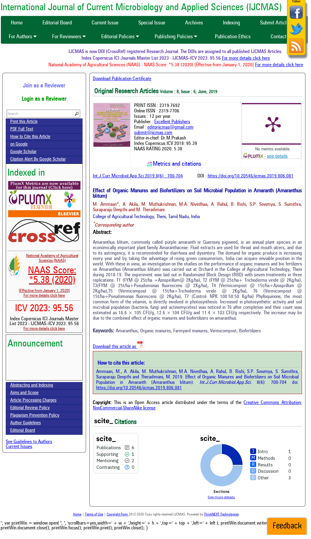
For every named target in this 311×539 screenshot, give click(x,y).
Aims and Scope (24, 393)
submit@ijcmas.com (153, 132)
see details (277, 156)
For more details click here (249, 58)
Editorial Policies (118, 36)
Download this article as (115, 346)
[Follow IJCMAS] (296, 35)
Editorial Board (22, 430)
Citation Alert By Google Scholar (38, 159)
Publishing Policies (174, 36)
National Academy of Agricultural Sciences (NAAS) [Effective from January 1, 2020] (48, 273)
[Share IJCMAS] (296, 18)
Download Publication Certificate (122, 79)
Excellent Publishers (172, 122)
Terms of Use (94, 514)
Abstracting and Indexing (31, 385)
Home (77, 514)
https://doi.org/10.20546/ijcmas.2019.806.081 (251, 176)
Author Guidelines (25, 423)
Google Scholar (23, 152)
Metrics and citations (177, 164)
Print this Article (24, 122)
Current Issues (19, 446)
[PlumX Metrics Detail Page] (273, 124)
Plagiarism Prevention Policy (34, 415)
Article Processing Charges (33, 400)
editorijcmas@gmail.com (170, 127)
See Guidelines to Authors (29, 442)
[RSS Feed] (296, 52)
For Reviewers (67, 36)
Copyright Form (118, 514)
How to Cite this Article (30, 137)
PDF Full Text (21, 129)
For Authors (21, 36)
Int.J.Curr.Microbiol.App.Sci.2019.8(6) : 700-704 (138, 176)
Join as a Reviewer (44, 86)
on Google (19, 144)
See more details (221, 497)
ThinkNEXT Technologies (221, 514)
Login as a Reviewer (44, 99)
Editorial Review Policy (30, 408)
